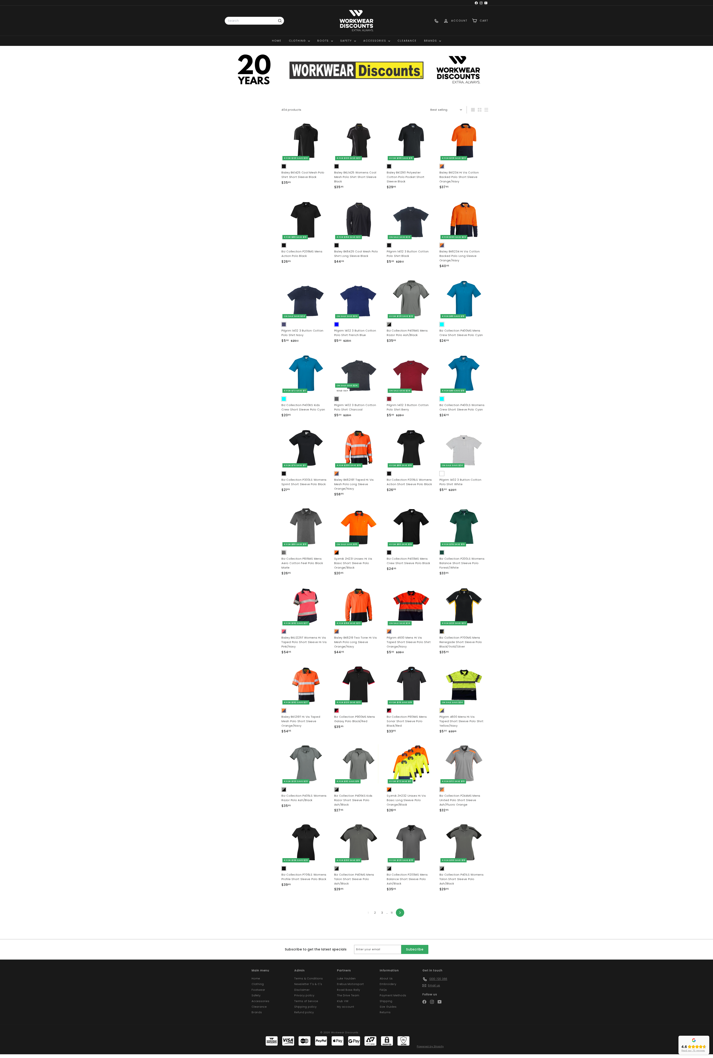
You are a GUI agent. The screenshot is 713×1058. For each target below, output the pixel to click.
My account (345, 1007)
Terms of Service (306, 1001)
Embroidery (388, 984)
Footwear (258, 990)
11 (392, 913)
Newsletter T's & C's (308, 984)
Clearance (407, 41)
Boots (323, 41)
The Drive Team (348, 995)
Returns (385, 1012)
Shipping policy (305, 1007)
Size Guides (388, 1007)
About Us (386, 978)
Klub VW (342, 1001)
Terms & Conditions (308, 978)
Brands (431, 41)
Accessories (375, 41)
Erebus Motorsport (350, 984)
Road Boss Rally (348, 990)
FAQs (383, 990)
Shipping (386, 1001)
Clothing (298, 41)
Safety (346, 41)
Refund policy (304, 1012)
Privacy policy (304, 995)
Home (276, 41)
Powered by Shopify (430, 1046)
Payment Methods (393, 995)
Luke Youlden (346, 978)
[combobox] (254, 21)
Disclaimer (302, 990)
